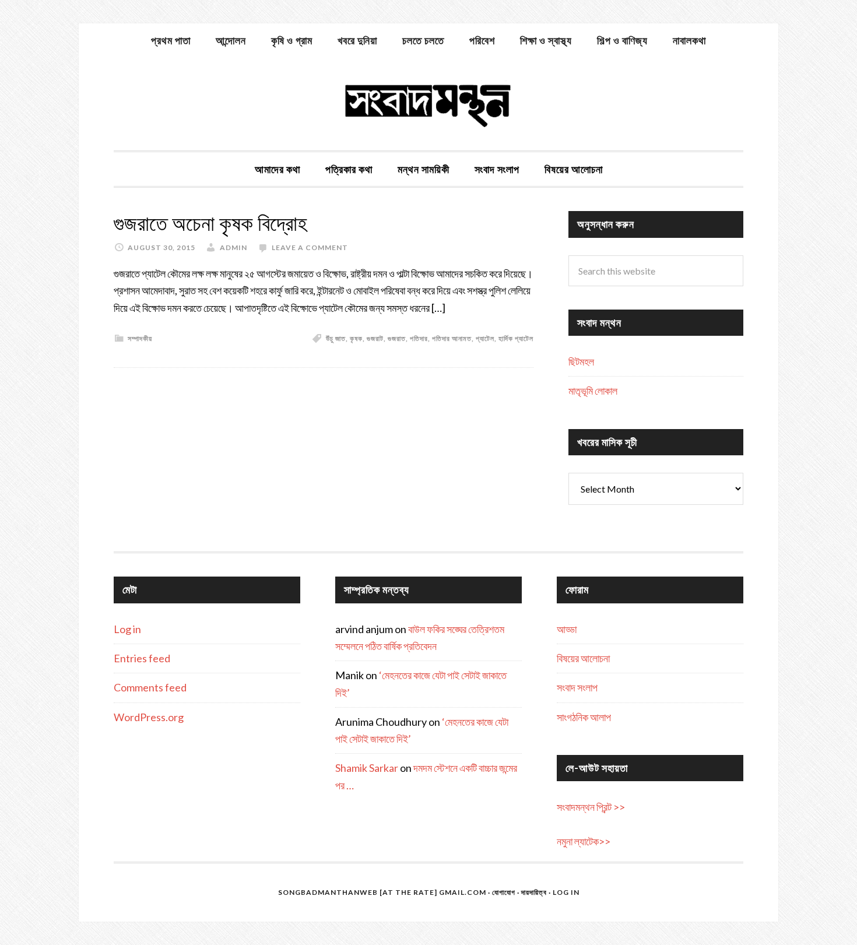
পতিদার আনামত (452, 338)
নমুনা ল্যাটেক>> (583, 841)
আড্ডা (567, 629)
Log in (127, 629)
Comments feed (150, 687)
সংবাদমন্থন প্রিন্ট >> (591, 806)
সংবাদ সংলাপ (577, 687)
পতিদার (419, 338)
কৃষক (356, 338)
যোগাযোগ (503, 892)
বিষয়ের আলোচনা (583, 658)
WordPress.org (149, 717)
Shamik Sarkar (366, 767)
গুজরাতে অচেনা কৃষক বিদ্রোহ (210, 224)
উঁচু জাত (336, 338)
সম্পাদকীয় (140, 338)
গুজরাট (375, 338)
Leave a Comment (310, 247)
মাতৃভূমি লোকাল (592, 390)
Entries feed (142, 658)
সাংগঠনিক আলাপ (584, 717)
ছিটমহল (581, 361)
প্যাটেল (485, 338)
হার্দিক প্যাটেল (515, 338)
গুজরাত (397, 338)
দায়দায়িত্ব (534, 892)
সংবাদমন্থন (428, 103)
